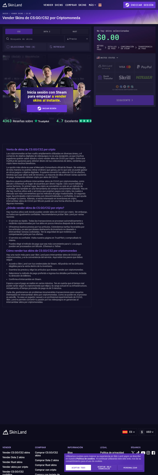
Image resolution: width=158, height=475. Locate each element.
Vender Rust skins (12, 462)
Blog (70, 452)
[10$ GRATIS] (100, 4)
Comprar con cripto (45, 469)
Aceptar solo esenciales (104, 467)
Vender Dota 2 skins (13, 457)
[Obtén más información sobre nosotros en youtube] (143, 453)
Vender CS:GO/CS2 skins (16, 452)
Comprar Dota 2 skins (47, 460)
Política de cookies (85, 458)
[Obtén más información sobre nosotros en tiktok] (138, 453)
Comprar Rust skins (46, 465)
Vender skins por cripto (15, 466)
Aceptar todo (78, 467)
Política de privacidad (112, 452)
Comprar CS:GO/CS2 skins (46, 454)
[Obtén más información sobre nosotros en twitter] (133, 453)
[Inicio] (12, 4)
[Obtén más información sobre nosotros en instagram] (148, 453)
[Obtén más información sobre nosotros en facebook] (153, 453)
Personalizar (130, 467)
